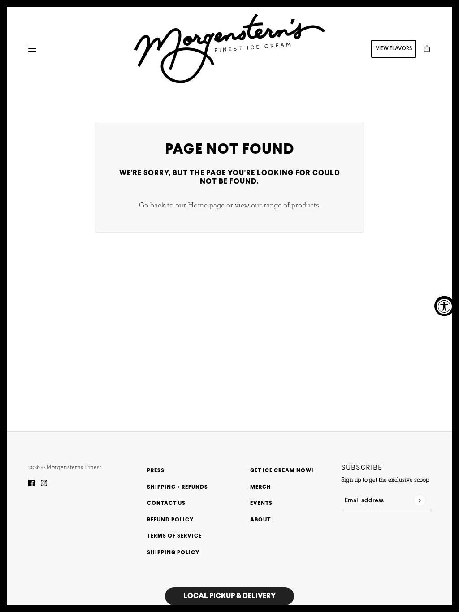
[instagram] (44, 483)
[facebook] (31, 483)
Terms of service (174, 536)
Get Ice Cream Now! (281, 471)
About (260, 520)
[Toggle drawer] (32, 49)
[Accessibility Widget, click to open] (444, 306)
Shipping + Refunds (177, 487)
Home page (206, 205)
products (305, 205)
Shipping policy (173, 553)
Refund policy (170, 520)
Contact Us (166, 503)
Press (156, 471)
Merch (260, 487)
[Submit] (419, 501)
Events (261, 503)
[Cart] (427, 48)
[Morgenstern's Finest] (229, 48)
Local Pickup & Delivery (229, 596)
